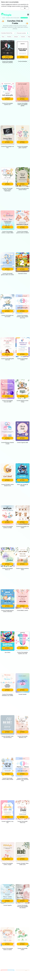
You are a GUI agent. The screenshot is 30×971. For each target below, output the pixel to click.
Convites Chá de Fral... (7, 33)
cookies (8, 4)
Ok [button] (24, 8)
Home (3, 17)
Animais (16, 36)
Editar (8, 57)
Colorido (23, 36)
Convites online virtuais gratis (12, 17)
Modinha (9, 36)
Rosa (3, 36)
